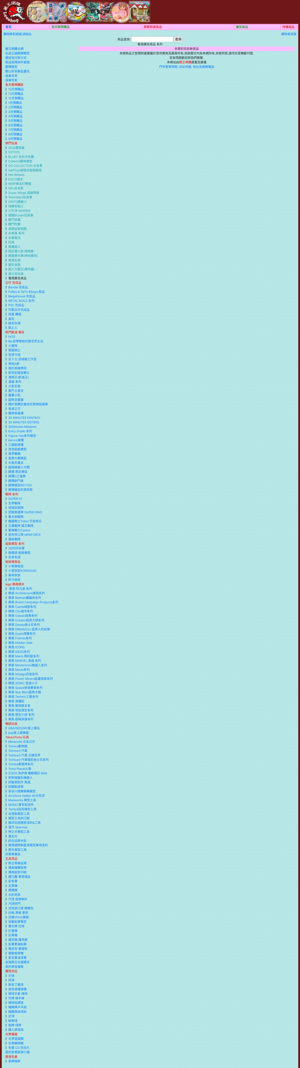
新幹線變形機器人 (20, 777)
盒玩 (11, 319)
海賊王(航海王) (18, 377)
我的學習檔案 (14, 966)
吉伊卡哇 (14, 355)
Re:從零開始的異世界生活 (25, 341)
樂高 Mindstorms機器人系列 (27, 665)
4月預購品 (15, 116)
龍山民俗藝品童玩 (17, 71)
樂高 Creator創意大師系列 (26, 620)
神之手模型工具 (19, 831)
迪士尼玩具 (16, 274)
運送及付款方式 (16, 58)
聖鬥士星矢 (16, 391)
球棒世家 (11, 80)
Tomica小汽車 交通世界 (24, 755)
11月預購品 (15, 94)
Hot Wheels (16, 175)
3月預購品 (15, 112)
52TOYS (14, 152)
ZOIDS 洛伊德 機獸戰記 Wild (27, 773)
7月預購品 (15, 130)
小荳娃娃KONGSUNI (22, 570)
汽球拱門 (14, 903)
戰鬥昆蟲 (14, 220)
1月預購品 (15, 103)
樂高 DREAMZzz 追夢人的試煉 (29, 629)
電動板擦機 (16, 953)
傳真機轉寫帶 (17, 867)
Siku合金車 (15, 188)
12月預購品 (16, 98)
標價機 (12, 890)
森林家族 (14, 575)
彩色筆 (12, 881)
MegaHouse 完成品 (21, 296)
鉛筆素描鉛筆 (17, 944)
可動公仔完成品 (19, 310)
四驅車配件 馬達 (19, 782)
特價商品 (288, 27)
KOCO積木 (15, 179)
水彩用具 (14, 895)
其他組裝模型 (17, 449)
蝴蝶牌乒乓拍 (17, 1007)
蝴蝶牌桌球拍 (17, 1011)
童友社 (12, 836)
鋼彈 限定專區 (17, 472)
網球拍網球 (16, 1002)
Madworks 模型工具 (22, 800)
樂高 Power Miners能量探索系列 (30, 679)
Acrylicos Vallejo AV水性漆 (26, 795)
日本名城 (14, 557)
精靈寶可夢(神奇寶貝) (23, 256)
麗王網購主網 (14, 49)
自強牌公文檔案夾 (17, 962)
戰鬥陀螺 (14, 224)
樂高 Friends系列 (20, 638)
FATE (11, 336)
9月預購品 (15, 139)
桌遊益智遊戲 (17, 229)
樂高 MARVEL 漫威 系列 (24, 660)
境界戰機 (14, 453)
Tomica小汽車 (17, 750)
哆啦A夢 (13, 364)
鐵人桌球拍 (16, 1029)
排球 (11, 980)
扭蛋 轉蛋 (14, 314)
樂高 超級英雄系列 (21, 719)
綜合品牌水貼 (17, 840)
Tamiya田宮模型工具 (22, 809)
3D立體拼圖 (16, 148)
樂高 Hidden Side (20, 643)
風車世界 (11, 76)
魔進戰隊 (14, 539)
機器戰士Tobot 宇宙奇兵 (25, 521)
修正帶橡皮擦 (17, 863)
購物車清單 (288, 34)
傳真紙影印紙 (17, 872)
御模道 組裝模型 (19, 553)
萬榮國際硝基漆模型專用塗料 (28, 845)
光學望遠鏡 (16, 1038)
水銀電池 (14, 238)
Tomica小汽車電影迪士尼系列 (28, 760)
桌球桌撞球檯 (17, 989)
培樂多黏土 (16, 206)
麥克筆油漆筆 (17, 957)
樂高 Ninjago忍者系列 (23, 674)
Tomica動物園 (17, 746)
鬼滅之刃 (14, 408)
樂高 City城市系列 (20, 611)
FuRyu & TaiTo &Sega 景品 (26, 291)
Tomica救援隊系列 (21, 764)
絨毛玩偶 (14, 323)
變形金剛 (14, 265)
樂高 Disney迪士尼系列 (24, 624)
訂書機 (12, 931)
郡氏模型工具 (17, 850)
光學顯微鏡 (16, 1043)
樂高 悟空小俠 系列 (21, 714)
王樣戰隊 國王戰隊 (21, 526)
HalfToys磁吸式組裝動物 (25, 170)
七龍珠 (12, 346)
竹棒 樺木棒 (16, 998)
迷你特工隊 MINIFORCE (24, 534)
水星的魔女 (16, 462)
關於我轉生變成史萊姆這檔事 (28, 404)
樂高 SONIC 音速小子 (23, 683)
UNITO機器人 (17, 201)
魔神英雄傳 (16, 413)
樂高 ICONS (16, 647)
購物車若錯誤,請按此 (18, 34)
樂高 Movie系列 (19, 669)
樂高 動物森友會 (19, 705)
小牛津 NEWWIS (19, 210)
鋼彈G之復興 (17, 476)
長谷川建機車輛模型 (22, 791)
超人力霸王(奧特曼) (21, 269)
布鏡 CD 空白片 (19, 1047)
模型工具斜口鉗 (19, 818)
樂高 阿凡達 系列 (20, 588)
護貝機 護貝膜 (17, 940)
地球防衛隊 (16, 508)
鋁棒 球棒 (14, 1025)
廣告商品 (242, 27)
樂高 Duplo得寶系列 (22, 634)
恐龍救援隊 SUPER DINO (25, 512)
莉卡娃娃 (14, 579)
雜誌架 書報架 (17, 948)
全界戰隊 (14, 503)
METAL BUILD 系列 (21, 301)
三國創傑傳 (16, 445)
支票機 (12, 885)
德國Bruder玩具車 (20, 215)
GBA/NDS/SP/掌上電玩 (24, 728)
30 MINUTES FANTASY (24, 417)
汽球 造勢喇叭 (17, 899)
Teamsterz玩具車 (20, 197)
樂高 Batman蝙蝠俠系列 (24, 598)
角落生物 (14, 260)
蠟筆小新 (14, 395)
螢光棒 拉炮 (16, 926)
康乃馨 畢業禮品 (19, 876)
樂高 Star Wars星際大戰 (24, 692)
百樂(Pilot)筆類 (18, 917)
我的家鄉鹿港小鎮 (17, 1052)
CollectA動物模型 (20, 161)
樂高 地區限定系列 (21, 710)
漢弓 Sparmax (18, 827)
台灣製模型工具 (19, 814)
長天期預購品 (60, 27)
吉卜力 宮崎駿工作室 (22, 359)
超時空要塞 (16, 400)
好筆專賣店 (13, 854)
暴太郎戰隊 (16, 517)
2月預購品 (15, 107)
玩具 (11, 242)
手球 (11, 976)
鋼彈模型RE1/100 (20, 485)
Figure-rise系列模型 (22, 436)
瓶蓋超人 (14, 246)
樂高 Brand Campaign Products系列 (33, 602)
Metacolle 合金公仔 (21, 741)
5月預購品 (15, 120)
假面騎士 (14, 350)
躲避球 (12, 1021)
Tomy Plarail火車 (19, 769)
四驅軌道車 (16, 786)
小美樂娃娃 (16, 566)
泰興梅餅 (14, 1061)
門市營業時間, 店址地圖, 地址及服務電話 (186, 67)
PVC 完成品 (16, 305)
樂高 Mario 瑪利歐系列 (23, 656)
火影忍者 (14, 386)
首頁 (8, 27)
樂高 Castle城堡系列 (22, 607)
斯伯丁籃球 (16, 984)
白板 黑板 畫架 (18, 912)
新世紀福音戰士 (19, 372)
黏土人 (12, 327)
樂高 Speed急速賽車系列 (25, 688)
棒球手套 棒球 (17, 993)
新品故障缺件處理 (17, 62)
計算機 (12, 935)
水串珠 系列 (16, 233)
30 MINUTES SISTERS (23, 422)
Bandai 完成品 (18, 287)
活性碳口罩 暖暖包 (21, 908)
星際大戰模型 (17, 458)
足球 (11, 1016)
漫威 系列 (14, 382)
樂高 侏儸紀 (16, 701)
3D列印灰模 (16, 548)
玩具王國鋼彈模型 (17, 53)
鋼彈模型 (11, 67)
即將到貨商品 (153, 27)
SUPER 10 (15, 498)
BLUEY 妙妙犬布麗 (21, 157)
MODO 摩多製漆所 (21, 805)
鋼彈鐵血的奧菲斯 (20, 489)
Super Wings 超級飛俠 (23, 193)
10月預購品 (16, 89)
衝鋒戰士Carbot (19, 530)
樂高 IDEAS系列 (19, 652)
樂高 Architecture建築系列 (26, 593)
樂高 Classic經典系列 (22, 615)
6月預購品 (15, 125)
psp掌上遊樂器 (18, 733)
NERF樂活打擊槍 (19, 184)
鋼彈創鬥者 (16, 481)
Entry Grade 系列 (20, 431)
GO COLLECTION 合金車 (25, 165)
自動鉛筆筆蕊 (17, 921)
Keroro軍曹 (16, 440)
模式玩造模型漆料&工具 (24, 822)
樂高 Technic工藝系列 (23, 696)
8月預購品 (15, 134)
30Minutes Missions (22, 427)
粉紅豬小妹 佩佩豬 (21, 251)
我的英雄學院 (17, 368)
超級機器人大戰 (19, 467)
